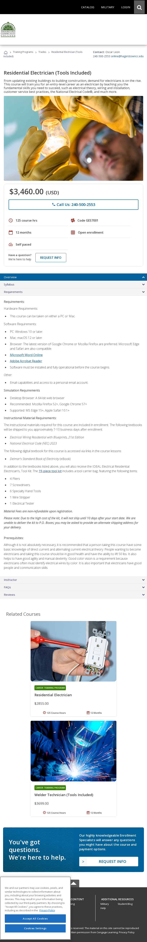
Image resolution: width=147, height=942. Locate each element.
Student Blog (125, 904)
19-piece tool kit (50, 471)
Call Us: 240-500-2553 (73, 204)
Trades (42, 52)
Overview (10, 277)
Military (104, 904)
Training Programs (23, 52)
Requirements (13, 292)
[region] (35, 908)
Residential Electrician (53, 695)
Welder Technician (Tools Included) (63, 795)
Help (103, 908)
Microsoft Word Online (26, 355)
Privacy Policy (127, 932)
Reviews (9, 594)
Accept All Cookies (35, 918)
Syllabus (9, 284)
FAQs (7, 587)
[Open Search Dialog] (139, 7)
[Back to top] (73, 898)
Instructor (10, 580)
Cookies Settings (35, 928)
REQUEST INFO (50, 258)
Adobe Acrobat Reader (26, 361)
